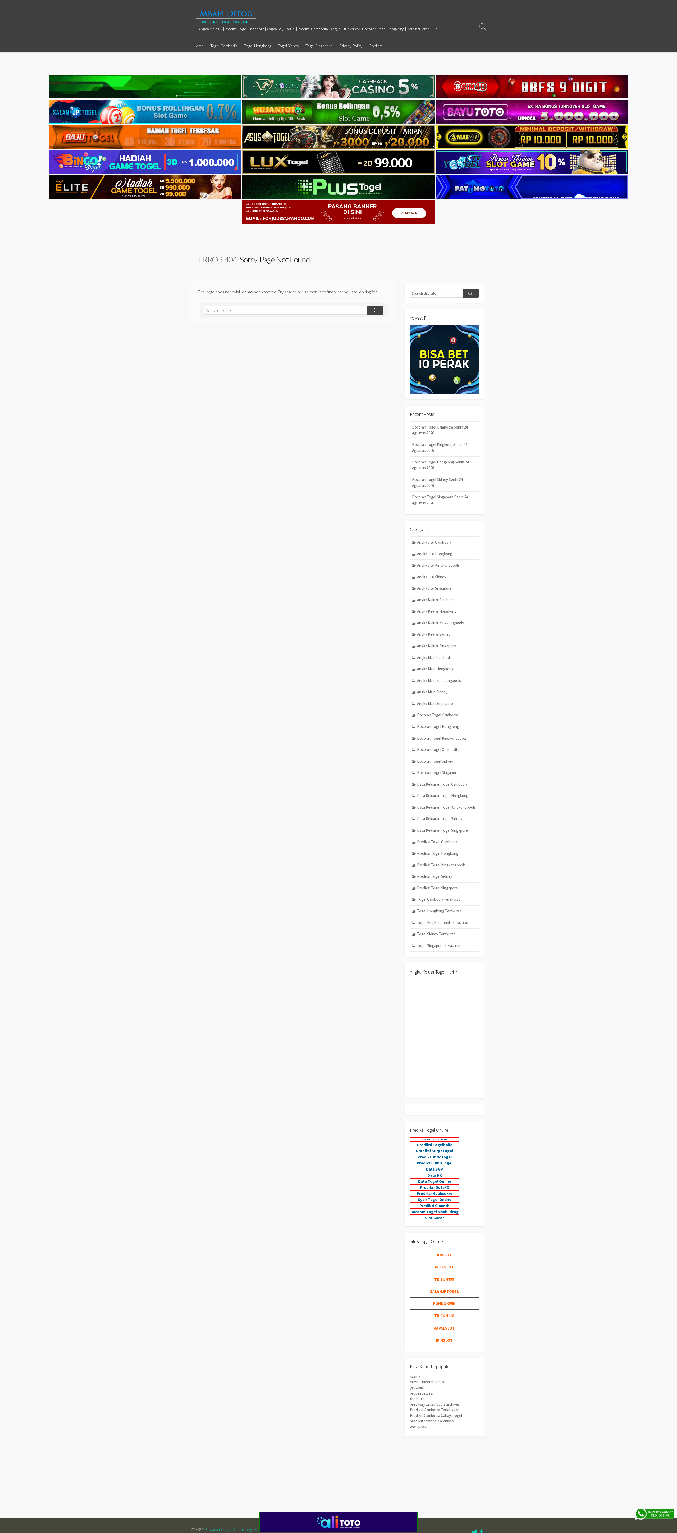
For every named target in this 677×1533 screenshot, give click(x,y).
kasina (415, 1376)
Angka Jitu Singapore (434, 588)
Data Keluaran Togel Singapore (442, 830)
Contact (376, 45)
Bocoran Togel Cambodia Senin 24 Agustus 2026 (440, 430)
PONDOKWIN (444, 1303)
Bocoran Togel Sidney (435, 761)
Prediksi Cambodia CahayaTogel (436, 1415)
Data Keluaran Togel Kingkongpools (446, 807)
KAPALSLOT (444, 1328)
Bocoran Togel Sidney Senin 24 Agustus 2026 (437, 482)
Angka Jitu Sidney (431, 576)
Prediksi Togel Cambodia (437, 841)
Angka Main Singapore (435, 703)
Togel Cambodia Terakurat (438, 899)
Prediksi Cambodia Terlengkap (434, 1409)
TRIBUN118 (444, 1315)
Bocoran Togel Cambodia (437, 714)
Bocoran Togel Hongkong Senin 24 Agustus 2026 (440, 465)
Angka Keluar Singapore (436, 645)
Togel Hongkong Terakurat (439, 910)
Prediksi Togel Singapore (437, 887)
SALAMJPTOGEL (444, 1291)
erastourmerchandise (427, 1381)
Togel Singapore (319, 45)
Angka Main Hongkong (435, 668)
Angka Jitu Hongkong (434, 553)
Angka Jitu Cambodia (434, 542)
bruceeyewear (422, 1393)
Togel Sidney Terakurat (436, 933)
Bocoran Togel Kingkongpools (441, 738)
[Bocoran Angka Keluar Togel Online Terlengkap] (226, 17)
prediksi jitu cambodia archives (435, 1404)
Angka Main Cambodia (434, 657)
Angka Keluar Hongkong (436, 611)
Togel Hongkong (257, 45)
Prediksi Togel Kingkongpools (441, 864)
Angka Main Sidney (432, 691)
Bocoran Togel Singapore (438, 772)
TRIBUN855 (444, 1279)
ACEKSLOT (444, 1267)
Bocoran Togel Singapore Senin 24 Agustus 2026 (440, 500)
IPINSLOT (444, 1340)
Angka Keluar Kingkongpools (440, 622)
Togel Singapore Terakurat (439, 945)
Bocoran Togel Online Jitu (438, 749)
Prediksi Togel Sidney (434, 876)
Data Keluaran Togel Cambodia (442, 784)
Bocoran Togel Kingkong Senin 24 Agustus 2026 (439, 447)
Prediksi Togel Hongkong (437, 853)
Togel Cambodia (224, 45)
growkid (416, 1387)
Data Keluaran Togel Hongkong (442, 795)
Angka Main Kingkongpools (439, 680)
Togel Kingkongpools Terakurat (443, 922)
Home (199, 45)
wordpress (419, 1426)
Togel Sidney (288, 45)
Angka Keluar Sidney (433, 634)
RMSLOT (444, 1254)
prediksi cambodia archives (432, 1420)
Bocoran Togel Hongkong (438, 726)
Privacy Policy (350, 45)
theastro (417, 1398)
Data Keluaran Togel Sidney (439, 818)
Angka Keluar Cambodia (436, 599)
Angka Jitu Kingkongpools (438, 565)
